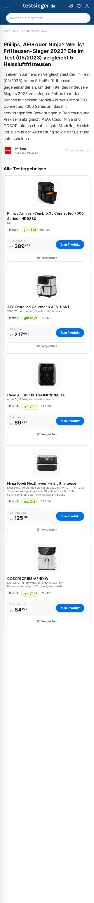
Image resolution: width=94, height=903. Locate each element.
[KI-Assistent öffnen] (71, 6)
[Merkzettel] (79, 6)
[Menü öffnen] (6, 6)
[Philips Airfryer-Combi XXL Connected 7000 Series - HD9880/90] (47, 193)
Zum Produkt (70, 244)
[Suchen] (86, 18)
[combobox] (48, 18)
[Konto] (87, 6)
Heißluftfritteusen (34, 31)
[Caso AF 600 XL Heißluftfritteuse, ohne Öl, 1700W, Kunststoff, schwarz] (47, 375)
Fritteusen (10, 31)
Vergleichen (49, 257)
